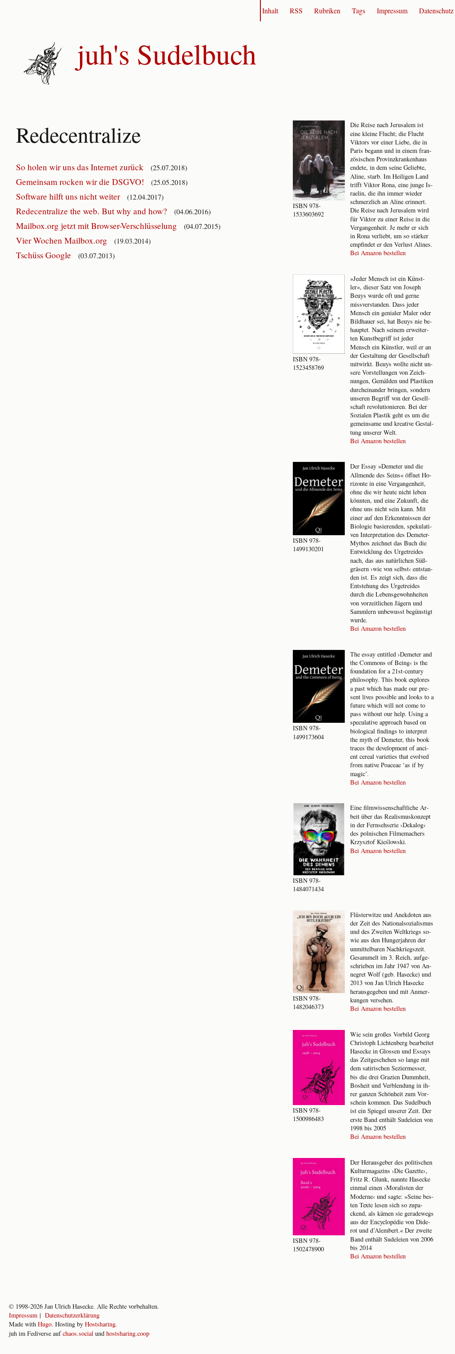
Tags (358, 10)
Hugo (45, 1324)
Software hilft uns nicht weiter (69, 196)
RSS (296, 10)
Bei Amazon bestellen (378, 252)
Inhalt (270, 10)
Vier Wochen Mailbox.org (62, 240)
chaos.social (78, 1333)
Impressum (392, 10)
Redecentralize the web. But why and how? (92, 210)
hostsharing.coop (127, 1333)
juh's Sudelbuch (166, 53)
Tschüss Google (44, 254)
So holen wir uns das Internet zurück (81, 166)
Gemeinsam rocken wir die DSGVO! (81, 181)
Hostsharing (100, 1324)
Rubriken (327, 10)
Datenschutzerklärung (72, 1315)
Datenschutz (436, 10)
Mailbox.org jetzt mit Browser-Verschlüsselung (97, 225)
